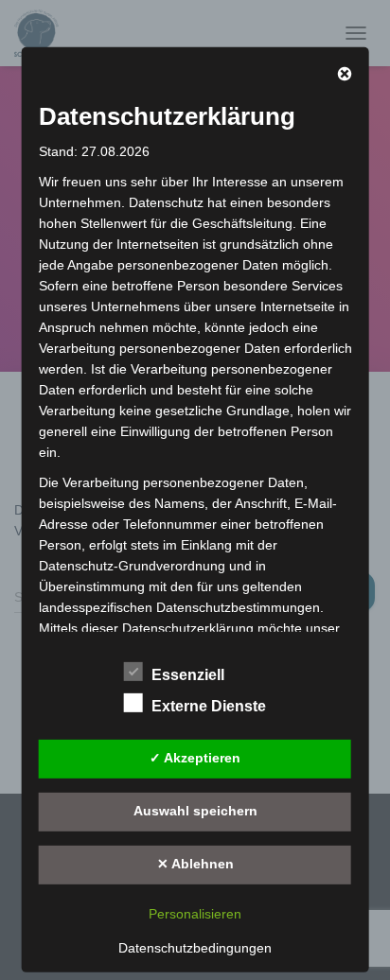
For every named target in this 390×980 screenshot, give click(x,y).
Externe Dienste (208, 705)
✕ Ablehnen (195, 863)
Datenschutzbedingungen (195, 946)
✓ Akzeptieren (195, 757)
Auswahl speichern (195, 810)
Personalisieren (195, 912)
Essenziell (187, 674)
